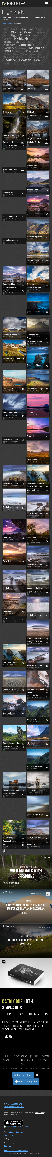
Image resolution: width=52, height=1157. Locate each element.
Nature (8, 51)
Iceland (34, 39)
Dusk (5, 36)
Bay (5, 29)
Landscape (26, 45)
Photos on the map (15, 1132)
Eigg (14, 35)
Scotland (9, 60)
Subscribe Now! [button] (23, 1075)
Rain (15, 54)
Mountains (36, 48)
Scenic (41, 57)
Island (7, 41)
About (6, 1135)
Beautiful (27, 29)
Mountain (22, 48)
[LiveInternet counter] (10, 1109)
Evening (36, 36)
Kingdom (9, 44)
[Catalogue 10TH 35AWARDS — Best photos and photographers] (26, 973)
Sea (37, 60)
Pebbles (6, 54)
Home (4, 23)
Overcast (32, 51)
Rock (16, 57)
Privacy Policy (39, 1112)
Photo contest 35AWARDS (14, 1107)
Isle (17, 41)
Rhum (6, 57)
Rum (32, 57)
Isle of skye (27, 42)
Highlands (21, 38)
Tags (10, 23)
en (5, 1145)
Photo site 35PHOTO (14, 1104)
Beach (14, 29)
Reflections (34, 54)
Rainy (24, 54)
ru (10, 1145)
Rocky (24, 57)
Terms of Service (9, 1114)
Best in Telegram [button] (27, 1081)
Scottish (25, 60)
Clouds (16, 32)
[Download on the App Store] (16, 1123)
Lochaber (9, 48)
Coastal (40, 32)
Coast (28, 32)
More (8, 1037)
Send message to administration (16, 1151)
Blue (38, 29)
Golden (7, 39)
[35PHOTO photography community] (13, 3)
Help (13, 1135)
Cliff (5, 32)
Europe (25, 35)
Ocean (19, 51)
